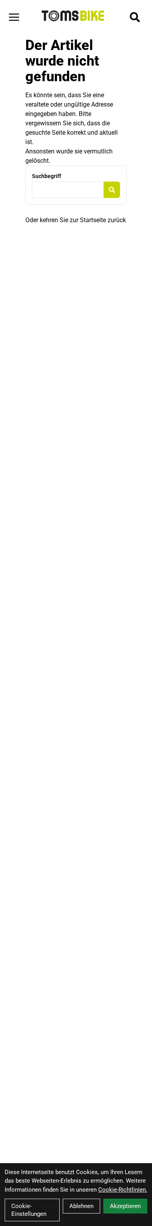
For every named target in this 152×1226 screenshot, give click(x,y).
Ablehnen (81, 1206)
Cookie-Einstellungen (28, 1210)
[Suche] (134, 17)
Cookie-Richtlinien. (122, 1189)
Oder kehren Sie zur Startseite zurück (75, 220)
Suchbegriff (46, 176)
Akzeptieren (125, 1206)
